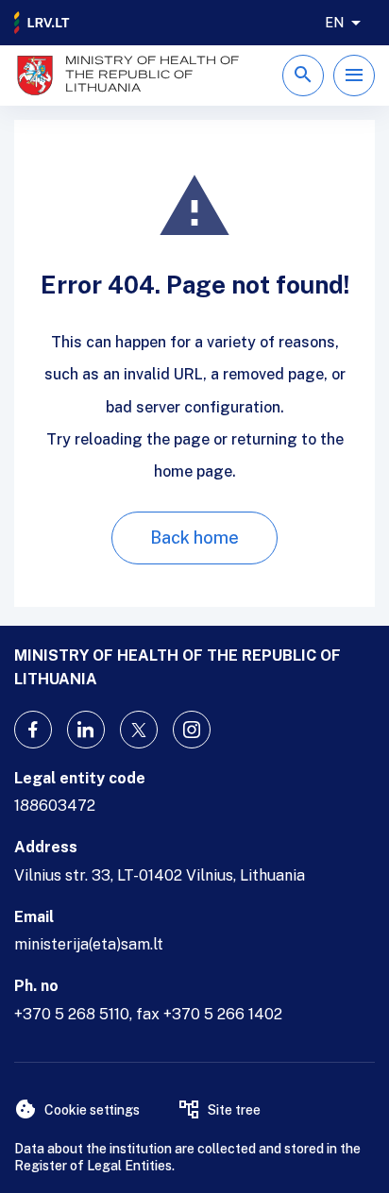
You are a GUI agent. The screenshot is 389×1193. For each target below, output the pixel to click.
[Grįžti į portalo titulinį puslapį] (42, 22)
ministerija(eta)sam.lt (88, 944)
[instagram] (192, 729)
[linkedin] (86, 729)
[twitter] (139, 729)
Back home (194, 537)
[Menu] (354, 75)
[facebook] (33, 729)
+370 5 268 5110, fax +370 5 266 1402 (148, 1014)
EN (334, 22)
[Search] (303, 75)
